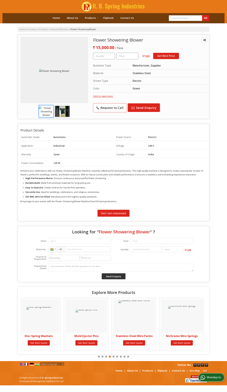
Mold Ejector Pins (47, 336)
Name (43, 241)
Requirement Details (40, 267)
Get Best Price (166, 56)
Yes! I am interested (113, 213)
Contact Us (127, 17)
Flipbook (108, 17)
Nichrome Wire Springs (142, 336)
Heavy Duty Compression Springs (190, 337)
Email (125, 241)
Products (90, 17)
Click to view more (103, 96)
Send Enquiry (145, 108)
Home (56, 17)
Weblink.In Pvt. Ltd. (55, 381)
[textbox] (127, 56)
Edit (147, 56)
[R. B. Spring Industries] (113, 6)
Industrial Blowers (59, 29)
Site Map (194, 370)
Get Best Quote (46, 342)
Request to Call (111, 108)
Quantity (124, 249)
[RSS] (205, 370)
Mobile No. (41, 249)
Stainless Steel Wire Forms (94, 336)
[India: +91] (52, 249)
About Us (72, 17)
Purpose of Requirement (40, 258)
